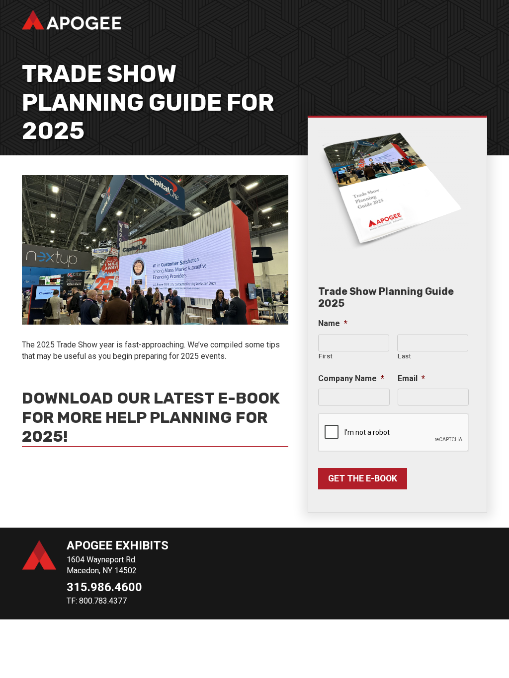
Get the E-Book (362, 478)
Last (405, 356)
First (326, 356)
